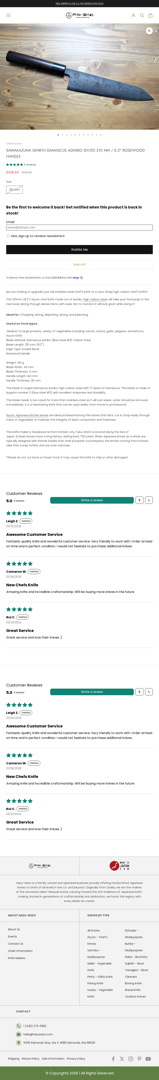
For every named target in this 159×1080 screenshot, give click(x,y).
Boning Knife (133, 983)
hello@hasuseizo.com (38, 1034)
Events (12, 936)
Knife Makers (16, 958)
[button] (15, 165)
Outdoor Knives (135, 996)
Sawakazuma (14, 143)
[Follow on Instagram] (131, 1059)
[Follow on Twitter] (122, 1059)
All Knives (93, 930)
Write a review (92, 500)
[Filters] (139, 500)
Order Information (20, 951)
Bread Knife (132, 990)
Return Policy (30, 1059)
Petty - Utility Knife (100, 977)
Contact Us (15, 944)
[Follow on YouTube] (148, 1059)
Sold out (79, 264)
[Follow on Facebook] (113, 1059)
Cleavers (131, 977)
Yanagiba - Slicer (136, 970)
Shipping (13, 1059)
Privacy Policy (76, 1059)
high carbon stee (94, 299)
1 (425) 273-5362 (34, 1026)
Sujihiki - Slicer (134, 963)
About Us (14, 929)
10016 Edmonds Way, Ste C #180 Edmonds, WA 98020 (59, 1043)
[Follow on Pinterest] (139, 1059)
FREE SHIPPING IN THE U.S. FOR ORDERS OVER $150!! (80, 3)
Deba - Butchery (136, 957)
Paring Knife (95, 983)
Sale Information (53, 1059)
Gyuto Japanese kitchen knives (27, 415)
